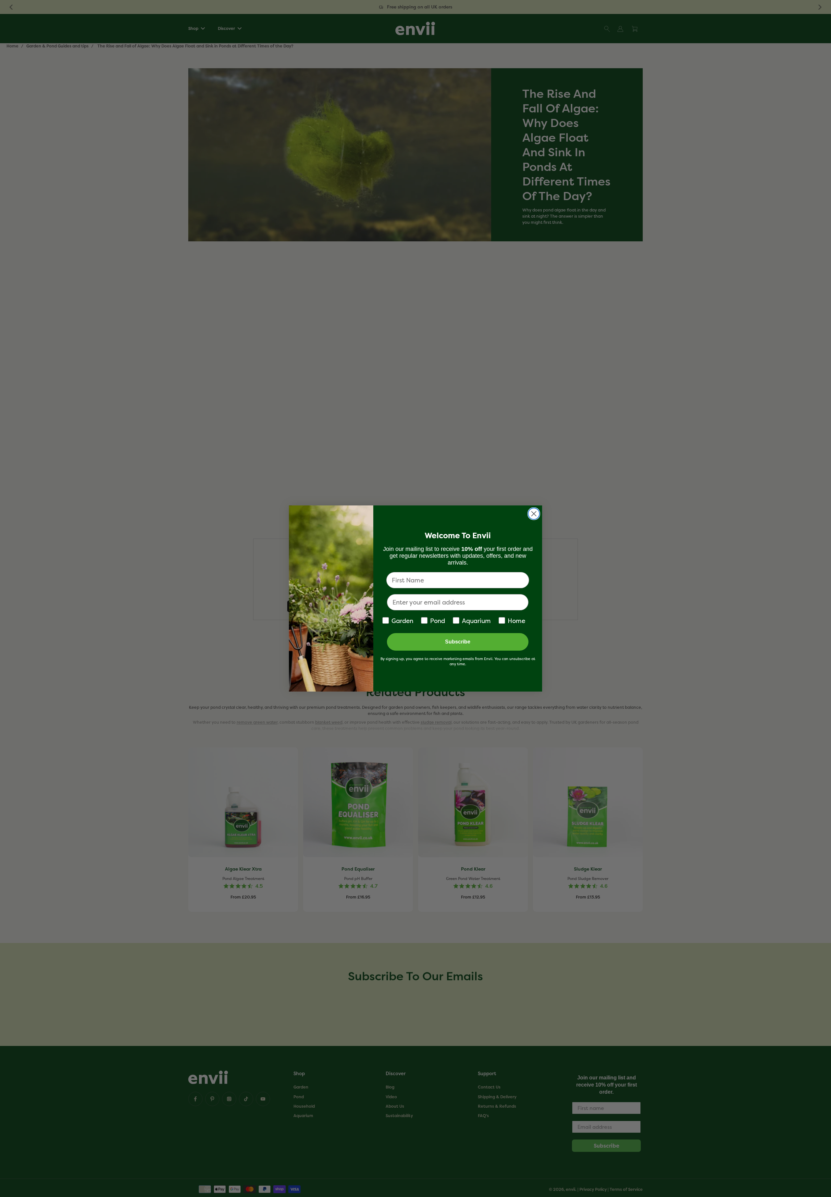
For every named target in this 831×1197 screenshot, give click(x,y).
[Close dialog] (534, 513)
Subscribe (457, 641)
